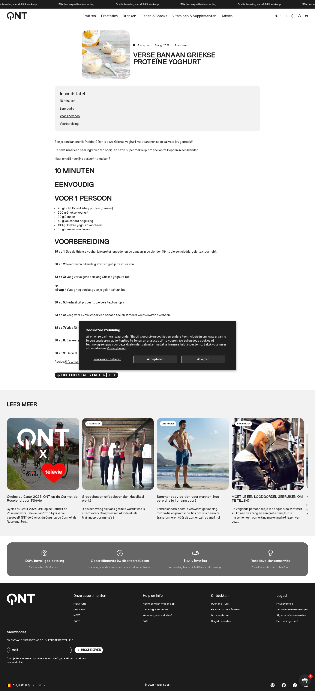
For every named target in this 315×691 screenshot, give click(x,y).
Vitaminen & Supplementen (194, 16)
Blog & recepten (221, 621)
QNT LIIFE (79, 609)
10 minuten (67, 101)
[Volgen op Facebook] (284, 685)
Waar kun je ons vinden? (157, 615)
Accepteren (155, 359)
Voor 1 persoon (70, 116)
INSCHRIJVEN (91, 650)
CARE (77, 621)
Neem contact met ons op (159, 603)
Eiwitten (89, 16)
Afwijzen (203, 359)
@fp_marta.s (74, 362)
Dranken (129, 16)
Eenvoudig (67, 108)
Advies (227, 16)
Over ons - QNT (220, 603)
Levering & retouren (155, 609)
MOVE (77, 615)
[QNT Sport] (22, 599)
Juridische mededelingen (292, 609)
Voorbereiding (69, 124)
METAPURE (80, 603)
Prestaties (109, 16)
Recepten (144, 45)
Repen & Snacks (154, 16)
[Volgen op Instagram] (272, 685)
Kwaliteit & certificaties (225, 609)
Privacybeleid (116, 348)
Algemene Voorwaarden (291, 615)
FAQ (145, 621)
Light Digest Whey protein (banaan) (88, 208)
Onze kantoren (220, 615)
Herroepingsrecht (287, 621)
